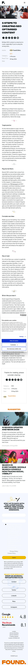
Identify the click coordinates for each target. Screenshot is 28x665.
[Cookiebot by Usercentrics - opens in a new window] (20, 315)
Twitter (14, 590)
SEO (11, 53)
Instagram (14, 607)
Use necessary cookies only (14, 348)
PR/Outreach (14, 184)
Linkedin (14, 595)
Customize (13, 344)
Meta (13, 601)
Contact (14, 581)
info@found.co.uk (14, 577)
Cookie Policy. (12, 553)
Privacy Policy (14, 551)
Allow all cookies (14, 340)
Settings (21, 336)
